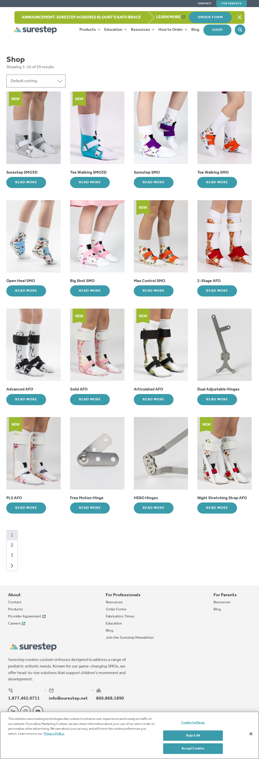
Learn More (168, 17)
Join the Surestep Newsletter (130, 637)
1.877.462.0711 (24, 698)
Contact (204, 3)
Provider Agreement (24, 616)
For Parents (231, 3)
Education (113, 30)
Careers (14, 623)
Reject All (193, 735)
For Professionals (123, 595)
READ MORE (26, 182)
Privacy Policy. (54, 734)
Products (88, 30)
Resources (141, 30)
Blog (195, 30)
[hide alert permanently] (239, 17)
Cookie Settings (193, 723)
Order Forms (116, 609)
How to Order (171, 30)
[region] (129, 735)
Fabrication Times (120, 616)
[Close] (250, 734)
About (14, 595)
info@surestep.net (68, 698)
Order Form (210, 17)
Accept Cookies (193, 748)
